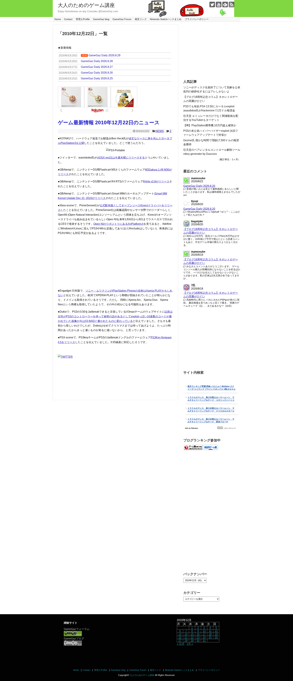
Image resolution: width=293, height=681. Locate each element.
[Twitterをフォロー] (212, 4)
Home (57, 19)
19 (216, 634)
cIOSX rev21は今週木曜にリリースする (121, 157)
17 (204, 634)
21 (186, 637)
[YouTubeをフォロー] (218, 4)
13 (179, 634)
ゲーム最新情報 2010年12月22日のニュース (109, 122)
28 (186, 640)
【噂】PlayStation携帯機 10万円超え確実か (209, 125)
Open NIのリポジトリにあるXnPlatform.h (118, 223)
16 (198, 634)
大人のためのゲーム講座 (86, 5)
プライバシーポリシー (197, 19)
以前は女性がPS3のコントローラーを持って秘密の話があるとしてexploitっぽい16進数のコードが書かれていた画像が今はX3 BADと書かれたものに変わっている (115, 316)
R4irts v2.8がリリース (156, 181)
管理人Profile (83, 19)
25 (210, 637)
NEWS (159, 131)
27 (179, 640)
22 (192, 637)
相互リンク (141, 19)
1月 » (190, 644)
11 (210, 630)
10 (204, 630)
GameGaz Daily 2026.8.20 (199, 185)
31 (204, 640)
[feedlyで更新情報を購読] (225, 4)
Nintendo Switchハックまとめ (165, 19)
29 (192, 640)
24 (204, 637)
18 (210, 634)
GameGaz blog (101, 19)
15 (192, 634)
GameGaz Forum (122, 19)
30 (198, 640)
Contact (68, 19)
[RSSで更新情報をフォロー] (231, 4)
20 (179, 637)
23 (198, 637)
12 (216, 630)
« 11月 (180, 644)
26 (216, 637)
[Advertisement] (115, 262)
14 (186, 634)
